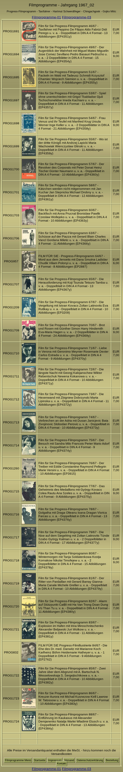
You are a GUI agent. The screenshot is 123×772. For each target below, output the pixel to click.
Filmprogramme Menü (18, 760)
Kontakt (61, 763)
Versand (69, 760)
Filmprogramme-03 (76, 17)
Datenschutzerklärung (90, 760)
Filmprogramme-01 (46, 17)
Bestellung (112, 760)
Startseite (39, 760)
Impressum (55, 760)
